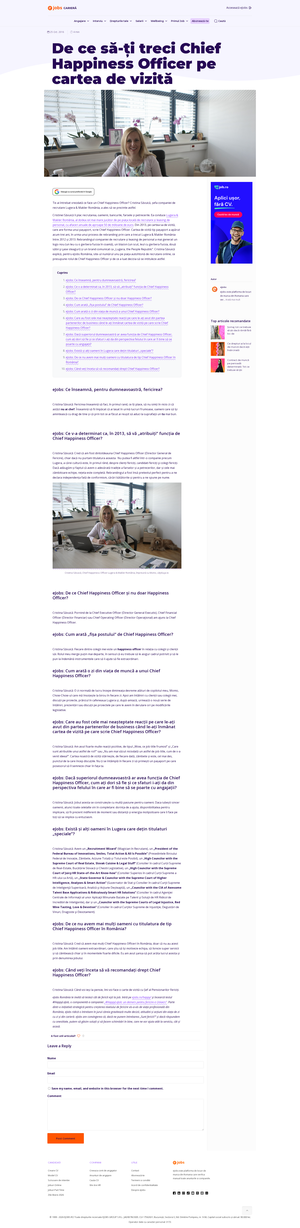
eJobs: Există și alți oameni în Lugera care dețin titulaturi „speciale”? (109, 351)
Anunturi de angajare (100, 1175)
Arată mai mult (233, 299)
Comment (54, 1096)
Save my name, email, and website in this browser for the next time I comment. (107, 1088)
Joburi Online (54, 1185)
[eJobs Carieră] (62, 8)
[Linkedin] (178, 1193)
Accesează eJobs (237, 8)
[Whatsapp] (206, 1193)
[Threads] (197, 1193)
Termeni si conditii (140, 1180)
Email (51, 1073)
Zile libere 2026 (56, 1194)
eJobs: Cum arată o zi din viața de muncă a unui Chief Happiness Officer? (112, 311)
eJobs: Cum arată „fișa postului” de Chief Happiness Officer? (104, 305)
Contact (135, 1170)
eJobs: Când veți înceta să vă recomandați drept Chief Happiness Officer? (113, 369)
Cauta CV (94, 1180)
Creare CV (53, 1170)
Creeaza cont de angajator (103, 1170)
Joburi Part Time (56, 1190)
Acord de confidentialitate (144, 1185)
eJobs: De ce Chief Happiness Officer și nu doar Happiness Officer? (109, 298)
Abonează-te (138, 1175)
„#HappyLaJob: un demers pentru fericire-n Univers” (135, 1002)
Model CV (53, 1175)
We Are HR (95, 1185)
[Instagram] (183, 1193)
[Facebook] (174, 1193)
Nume (51, 1058)
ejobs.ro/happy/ (141, 997)
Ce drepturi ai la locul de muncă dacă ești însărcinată (239, 347)
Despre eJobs (138, 1190)
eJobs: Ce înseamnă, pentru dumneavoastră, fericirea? (101, 280)
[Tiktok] (188, 1193)
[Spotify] (202, 1193)
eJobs (223, 287)
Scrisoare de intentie (59, 1180)
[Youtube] (192, 1193)
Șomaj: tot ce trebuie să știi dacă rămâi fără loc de (239, 330)
